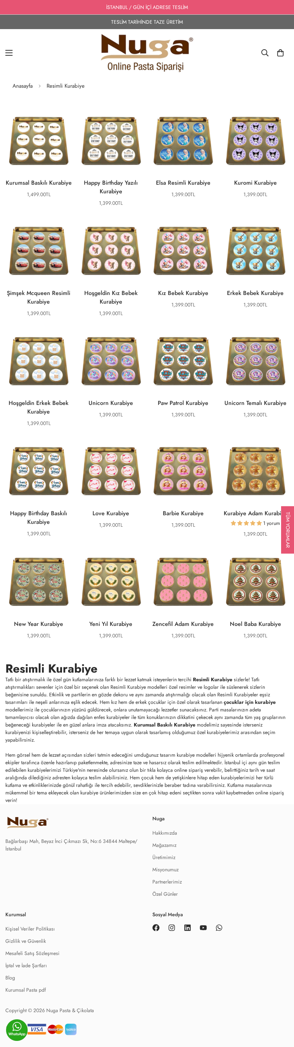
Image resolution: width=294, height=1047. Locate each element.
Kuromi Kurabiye (255, 183)
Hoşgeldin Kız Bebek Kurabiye (111, 297)
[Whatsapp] (219, 927)
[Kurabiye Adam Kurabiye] (255, 471)
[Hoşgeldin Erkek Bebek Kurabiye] (38, 361)
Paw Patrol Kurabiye (183, 403)
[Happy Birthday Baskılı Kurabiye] (38, 471)
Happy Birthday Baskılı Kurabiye (38, 517)
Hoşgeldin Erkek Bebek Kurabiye (38, 407)
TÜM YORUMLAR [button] (287, 530)
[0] (280, 53)
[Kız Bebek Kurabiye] (183, 251)
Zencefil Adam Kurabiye (183, 624)
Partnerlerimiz (167, 881)
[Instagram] (171, 927)
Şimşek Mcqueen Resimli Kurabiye (38, 297)
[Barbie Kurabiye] (183, 471)
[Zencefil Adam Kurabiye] (183, 582)
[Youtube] (203, 927)
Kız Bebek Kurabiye (183, 293)
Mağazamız (164, 845)
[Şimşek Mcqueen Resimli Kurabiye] (38, 251)
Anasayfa (23, 86)
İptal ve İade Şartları (26, 965)
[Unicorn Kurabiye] (111, 361)
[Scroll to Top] (280, 1031)
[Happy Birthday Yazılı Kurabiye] (111, 141)
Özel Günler (165, 894)
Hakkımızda (164, 832)
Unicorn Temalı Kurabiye (255, 403)
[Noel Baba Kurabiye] (255, 582)
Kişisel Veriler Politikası (30, 928)
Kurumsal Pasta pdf (25, 989)
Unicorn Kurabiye (111, 403)
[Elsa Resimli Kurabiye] (183, 141)
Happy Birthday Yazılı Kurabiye (111, 187)
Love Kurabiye (111, 513)
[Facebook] (156, 927)
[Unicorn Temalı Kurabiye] (255, 361)
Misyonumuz (165, 869)
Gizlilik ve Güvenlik (25, 941)
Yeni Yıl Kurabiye (110, 624)
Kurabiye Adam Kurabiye (255, 513)
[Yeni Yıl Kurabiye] (111, 582)
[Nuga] (147, 53)
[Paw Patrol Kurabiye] (183, 361)
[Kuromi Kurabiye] (255, 141)
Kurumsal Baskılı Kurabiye (39, 183)
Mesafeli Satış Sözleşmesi (32, 953)
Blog (10, 977)
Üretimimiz (163, 857)
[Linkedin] (187, 927)
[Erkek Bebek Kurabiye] (255, 251)
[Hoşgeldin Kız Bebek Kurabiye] (111, 251)
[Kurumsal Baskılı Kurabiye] (38, 141)
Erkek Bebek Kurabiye (255, 293)
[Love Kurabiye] (111, 471)
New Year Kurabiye (38, 624)
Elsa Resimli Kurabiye (183, 183)
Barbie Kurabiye (183, 513)
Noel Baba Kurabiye (255, 624)
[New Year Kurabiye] (38, 582)
